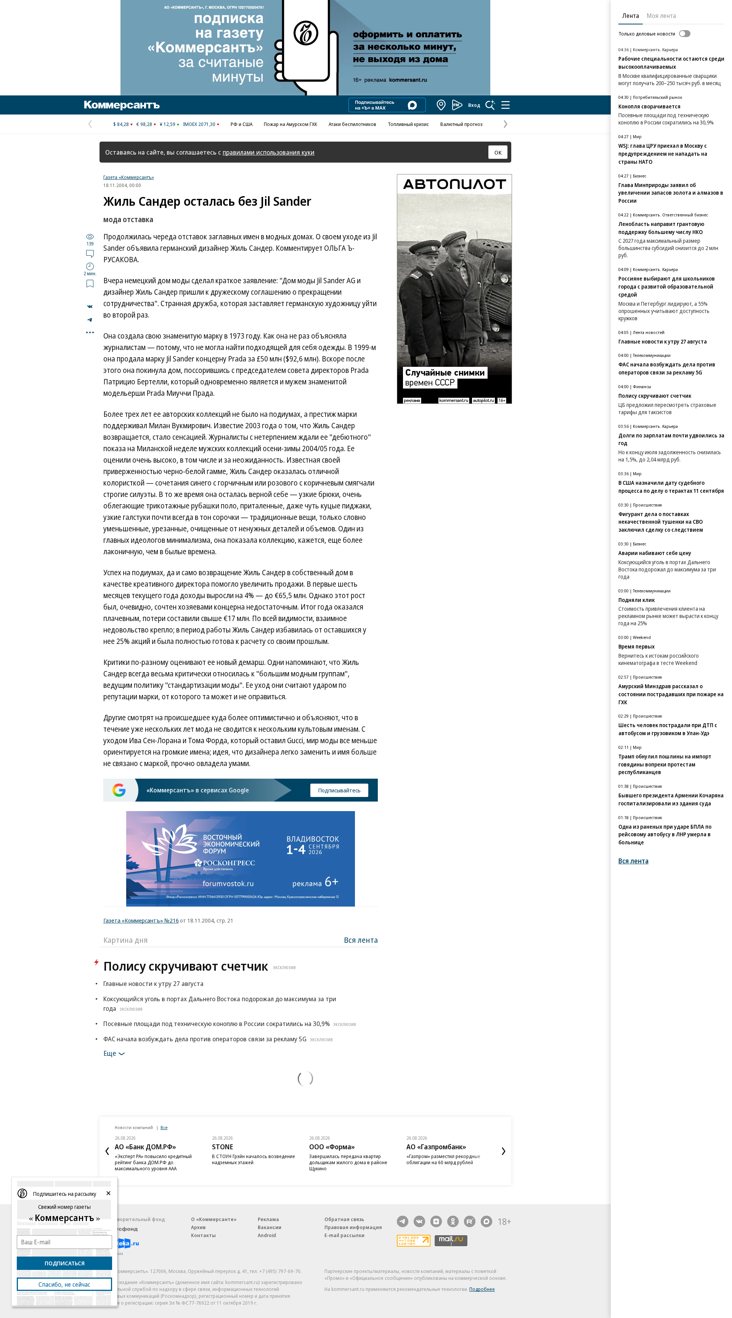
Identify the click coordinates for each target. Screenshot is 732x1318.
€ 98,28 (144, 124)
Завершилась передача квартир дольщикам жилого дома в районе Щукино (348, 1162)
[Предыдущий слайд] (107, 1151)
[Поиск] (490, 105)
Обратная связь (344, 1219)
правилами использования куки (269, 152)
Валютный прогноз (461, 124)
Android (267, 1235)
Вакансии (269, 1227)
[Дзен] (436, 1221)
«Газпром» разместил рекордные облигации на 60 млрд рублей (443, 1159)
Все (164, 1127)
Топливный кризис (408, 124)
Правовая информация (353, 1227)
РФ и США (241, 124)
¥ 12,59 (167, 124)
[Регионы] (441, 105)
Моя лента (661, 15)
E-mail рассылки (344, 1235)
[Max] (486, 1221)
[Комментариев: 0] (90, 253)
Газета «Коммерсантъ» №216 (141, 920)
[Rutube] (469, 1221)
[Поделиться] (90, 306)
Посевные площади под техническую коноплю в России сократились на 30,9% (229, 1023)
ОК (498, 152)
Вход (474, 105)
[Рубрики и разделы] (505, 105)
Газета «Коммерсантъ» (128, 177)
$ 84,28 (121, 124)
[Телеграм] (402, 1221)
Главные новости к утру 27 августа (153, 983)
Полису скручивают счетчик (199, 965)
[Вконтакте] (419, 1221)
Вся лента (361, 940)
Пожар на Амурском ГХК (290, 124)
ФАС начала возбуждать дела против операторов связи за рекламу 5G (218, 1038)
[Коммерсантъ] (122, 105)
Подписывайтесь (339, 790)
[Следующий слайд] (503, 1151)
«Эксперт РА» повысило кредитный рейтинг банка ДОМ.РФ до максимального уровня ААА (153, 1162)
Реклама (268, 1219)
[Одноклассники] (453, 1221)
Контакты (203, 1235)
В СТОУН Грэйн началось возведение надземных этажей (253, 1159)
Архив (198, 1227)
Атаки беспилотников (352, 124)
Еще (109, 1053)
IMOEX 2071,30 (199, 124)
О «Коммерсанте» (214, 1219)
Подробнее (482, 1289)
